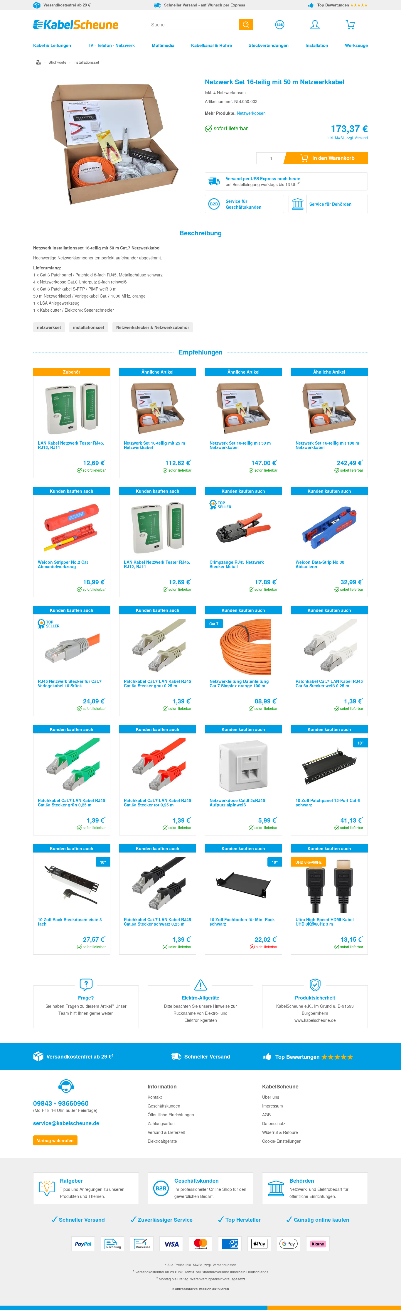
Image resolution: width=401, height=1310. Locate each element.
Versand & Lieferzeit (166, 1132)
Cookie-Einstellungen (281, 1141)
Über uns (270, 1097)
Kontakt (155, 1097)
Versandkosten (224, 1264)
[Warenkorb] (350, 24)
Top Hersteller (242, 1219)
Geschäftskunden (164, 1106)
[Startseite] (38, 62)
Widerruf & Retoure (280, 1132)
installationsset (88, 327)
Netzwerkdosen (251, 113)
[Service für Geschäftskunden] (279, 24)
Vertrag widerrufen (55, 1140)
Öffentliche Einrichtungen (171, 1114)
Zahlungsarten (161, 1123)
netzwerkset (49, 327)
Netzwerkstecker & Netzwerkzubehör (152, 327)
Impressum (272, 1106)
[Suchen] (246, 24)
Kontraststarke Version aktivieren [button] (200, 1289)
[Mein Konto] (315, 24)
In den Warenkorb (333, 158)
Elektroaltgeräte (162, 1141)
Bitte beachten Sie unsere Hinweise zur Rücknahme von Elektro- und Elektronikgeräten (200, 1013)
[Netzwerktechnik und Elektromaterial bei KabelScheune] (75, 24)
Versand (361, 137)
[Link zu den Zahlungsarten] (200, 1245)
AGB (266, 1114)
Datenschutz (273, 1123)
